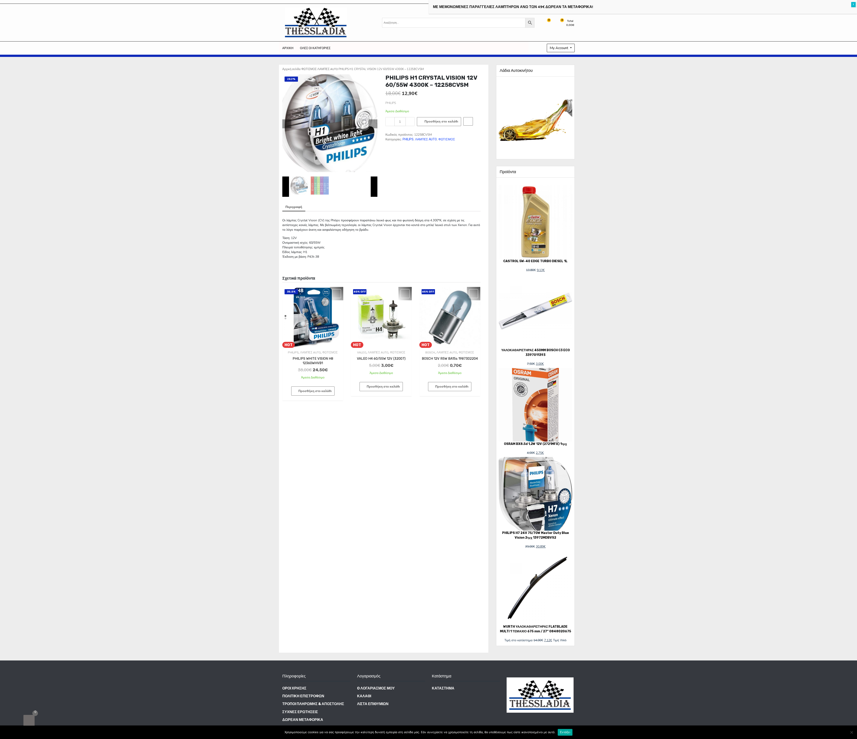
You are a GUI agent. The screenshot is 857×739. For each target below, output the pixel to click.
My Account (559, 48)
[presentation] (286, 123)
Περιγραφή (293, 207)
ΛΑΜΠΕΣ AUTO (327, 69)
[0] (29, 720)
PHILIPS (408, 139)
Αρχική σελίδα (291, 69)
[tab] (293, 207)
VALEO (361, 352)
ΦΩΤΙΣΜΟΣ (309, 69)
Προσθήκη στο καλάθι (441, 121)
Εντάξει (565, 732)
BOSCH (430, 352)
